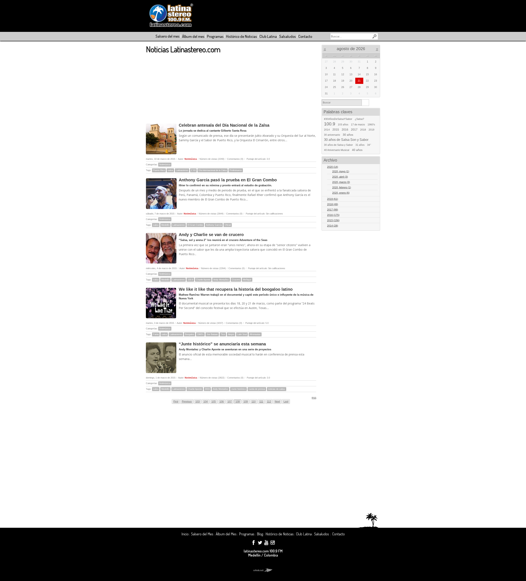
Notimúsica (191, 159)
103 (197, 401)
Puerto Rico (159, 170)
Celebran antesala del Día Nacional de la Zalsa (224, 125)
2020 (332, 167)
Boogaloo (189, 334)
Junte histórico (238, 389)
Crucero (236, 279)
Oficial (228, 225)
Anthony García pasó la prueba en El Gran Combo (228, 180)
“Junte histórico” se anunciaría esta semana (222, 344)
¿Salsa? (359, 119)
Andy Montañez (221, 279)
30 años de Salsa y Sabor (338, 145)
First (175, 401)
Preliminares (236, 170)
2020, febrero (341, 187)
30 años (348, 134)
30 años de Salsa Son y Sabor (346, 140)
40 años (357, 150)
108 (237, 401)
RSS (314, 398)
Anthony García (214, 225)
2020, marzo (341, 182)
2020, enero (341, 192)
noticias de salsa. (276, 389)
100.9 (190, 279)
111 (261, 401)
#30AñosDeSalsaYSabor (338, 119)
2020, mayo (340, 171)
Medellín (165, 225)
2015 (207, 389)
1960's (200, 334)
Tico (223, 334)
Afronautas (255, 334)
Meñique (247, 279)
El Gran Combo (195, 225)
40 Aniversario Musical (336, 150)
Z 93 (193, 170)
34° (369, 145)
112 (269, 401)
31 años (360, 145)
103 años (343, 124)
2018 (363, 129)
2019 (371, 129)
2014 (327, 129)
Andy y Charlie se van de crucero (211, 234)
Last (286, 401)
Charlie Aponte (203, 279)
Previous (187, 401)
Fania (156, 334)
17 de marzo (358, 124)
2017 (354, 129)
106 (221, 401)
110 (253, 401)
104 (205, 401)
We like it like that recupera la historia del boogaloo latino (236, 289)
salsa (170, 170)
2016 (345, 129)
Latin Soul (242, 334)
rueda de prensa (257, 389)
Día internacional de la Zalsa (212, 170)
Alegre (231, 334)
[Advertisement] (231, 86)
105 (213, 401)
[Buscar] (365, 103)
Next (277, 401)
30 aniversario (332, 135)
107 (229, 401)
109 (245, 401)
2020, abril (340, 176)
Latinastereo (182, 170)
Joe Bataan (212, 334)
